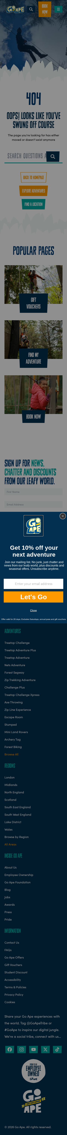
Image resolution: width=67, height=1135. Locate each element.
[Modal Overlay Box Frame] (33, 567)
